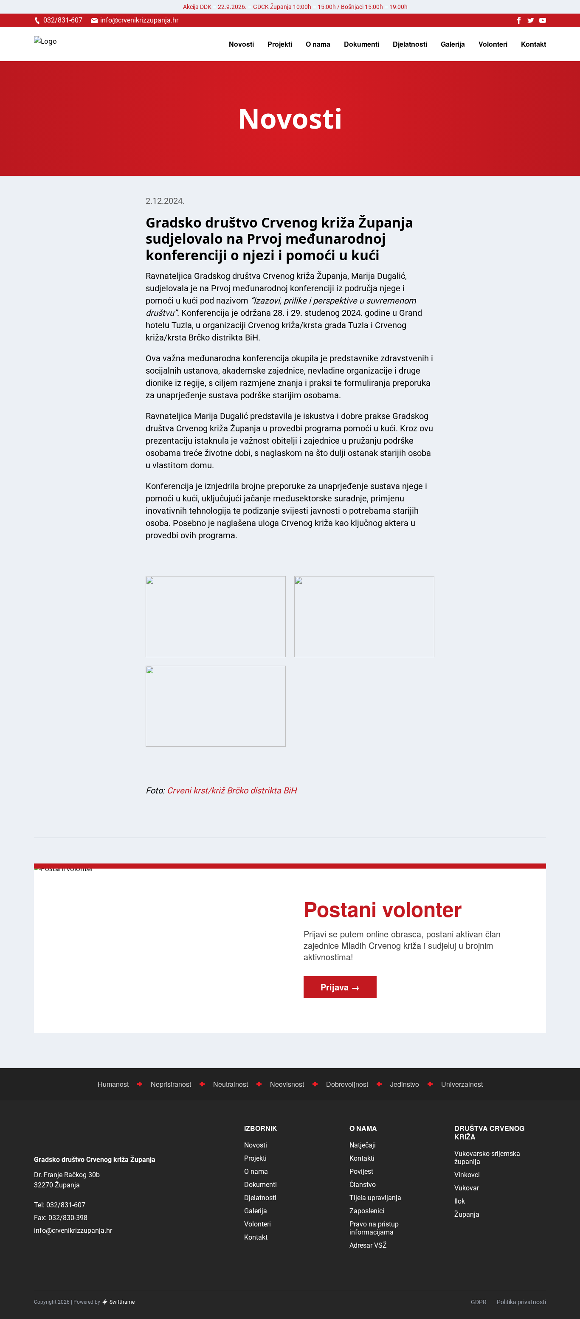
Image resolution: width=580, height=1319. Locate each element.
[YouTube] (542, 20)
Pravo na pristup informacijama (374, 1228)
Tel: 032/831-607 (59, 1205)
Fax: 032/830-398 (60, 1218)
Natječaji (362, 1145)
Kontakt (533, 44)
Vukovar (466, 1188)
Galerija (453, 44)
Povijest (361, 1171)
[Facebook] (518, 20)
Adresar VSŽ (368, 1245)
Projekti (279, 44)
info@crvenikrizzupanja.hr (73, 1230)
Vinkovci (467, 1175)
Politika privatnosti (521, 1302)
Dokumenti (361, 44)
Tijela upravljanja (375, 1198)
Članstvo (362, 1185)
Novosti (241, 44)
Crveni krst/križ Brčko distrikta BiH (231, 790)
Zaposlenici (366, 1211)
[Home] (45, 44)
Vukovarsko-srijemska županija (487, 1158)
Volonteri (493, 44)
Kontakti (361, 1158)
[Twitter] (530, 20)
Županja (466, 1214)
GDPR (479, 1302)
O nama (318, 44)
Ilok (459, 1201)
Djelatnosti (410, 44)
